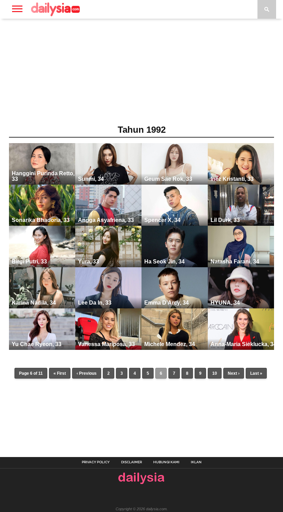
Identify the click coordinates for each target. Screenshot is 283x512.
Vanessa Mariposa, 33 (106, 344)
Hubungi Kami (166, 462)
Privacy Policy (96, 462)
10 (214, 373)
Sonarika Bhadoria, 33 (41, 220)
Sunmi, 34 (91, 179)
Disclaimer (131, 462)
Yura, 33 (88, 261)
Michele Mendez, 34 (169, 344)
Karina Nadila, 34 (34, 303)
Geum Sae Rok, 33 (168, 179)
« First (59, 373)
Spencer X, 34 (162, 220)
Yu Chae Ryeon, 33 (36, 344)
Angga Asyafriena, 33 (106, 220)
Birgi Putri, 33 (29, 261)
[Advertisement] (141, 74)
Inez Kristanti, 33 (232, 179)
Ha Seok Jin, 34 (164, 261)
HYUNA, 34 (225, 303)
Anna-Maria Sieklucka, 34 (243, 344)
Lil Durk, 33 (225, 220)
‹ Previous (87, 373)
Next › (234, 373)
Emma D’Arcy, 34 (166, 303)
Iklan (196, 462)
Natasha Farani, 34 (235, 261)
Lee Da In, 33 (94, 303)
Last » (256, 373)
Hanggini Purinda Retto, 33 (43, 176)
